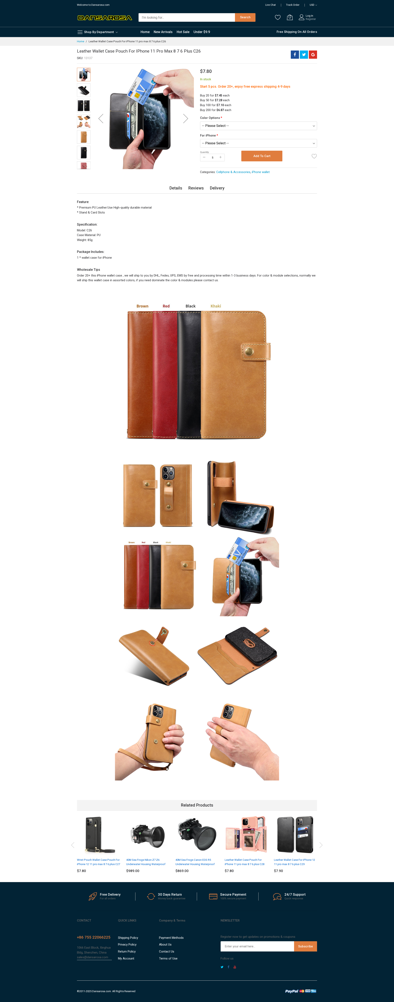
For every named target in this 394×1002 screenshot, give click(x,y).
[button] (101, 118)
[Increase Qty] (220, 157)
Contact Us (166, 951)
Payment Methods (171, 938)
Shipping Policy (128, 938)
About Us (165, 944)
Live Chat (270, 4)
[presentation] (73, 844)
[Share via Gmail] (313, 55)
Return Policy (127, 951)
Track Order (292, 4)
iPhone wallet (261, 172)
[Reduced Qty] (204, 157)
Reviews (196, 188)
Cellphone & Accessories (233, 172)
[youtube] (235, 967)
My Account (126, 958)
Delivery (217, 188)
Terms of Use (168, 958)
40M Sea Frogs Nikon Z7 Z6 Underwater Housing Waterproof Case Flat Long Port (145, 864)
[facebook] (228, 967)
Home (80, 41)
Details (176, 188)
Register (311, 19)
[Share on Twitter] (304, 55)
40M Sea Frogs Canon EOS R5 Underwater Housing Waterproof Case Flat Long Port (195, 864)
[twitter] (222, 967)
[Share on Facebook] (295, 55)
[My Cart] (290, 17)
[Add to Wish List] (314, 156)
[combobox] (187, 17)
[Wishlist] (278, 17)
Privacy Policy (127, 944)
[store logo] (104, 18)
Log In (309, 15)
